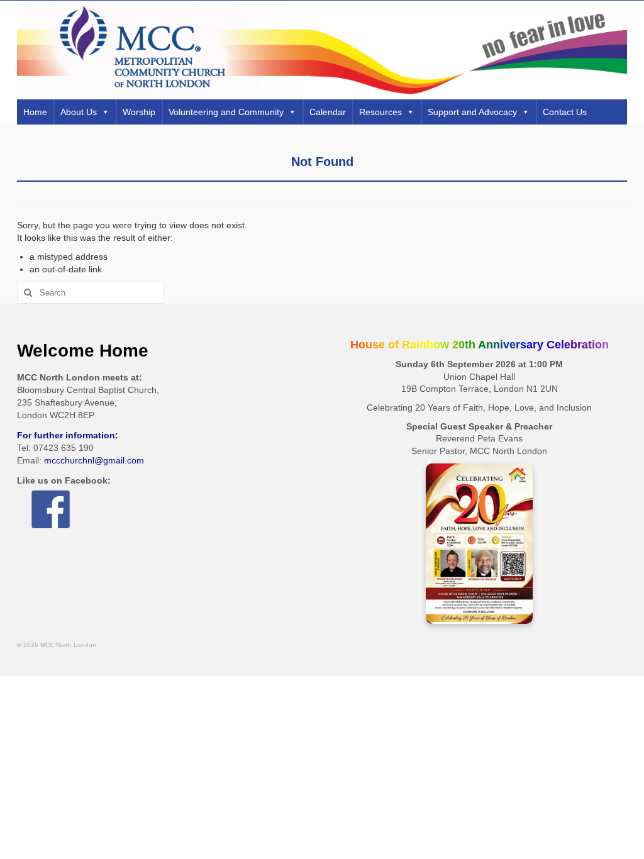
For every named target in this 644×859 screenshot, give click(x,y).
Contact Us (565, 112)
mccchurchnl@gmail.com (94, 460)
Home (35, 112)
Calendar (327, 112)
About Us (78, 112)
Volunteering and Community (226, 112)
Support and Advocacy (472, 112)
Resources (380, 112)
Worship (139, 112)
